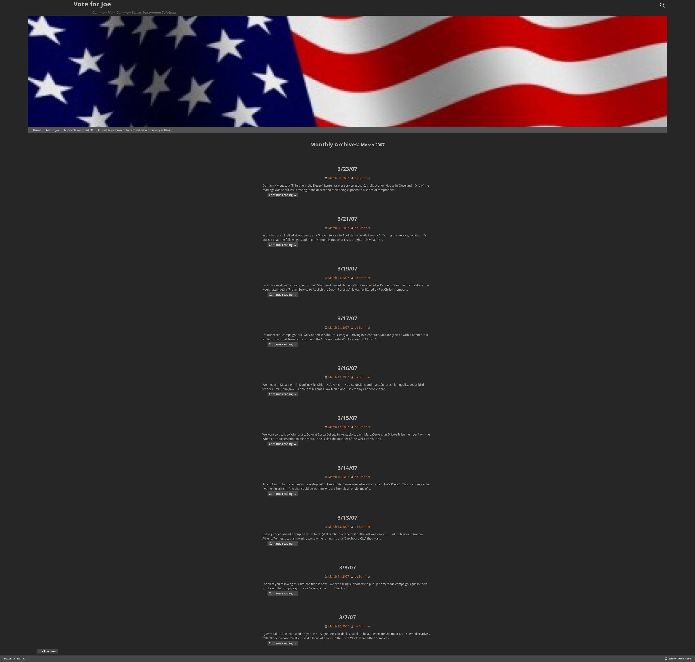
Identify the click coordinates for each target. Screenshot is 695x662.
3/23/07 (347, 168)
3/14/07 (347, 467)
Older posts (48, 651)
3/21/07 (347, 218)
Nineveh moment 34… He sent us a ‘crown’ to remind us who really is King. (117, 130)
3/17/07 (347, 318)
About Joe (53, 130)
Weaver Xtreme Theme (680, 658)
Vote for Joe (19, 658)
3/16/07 (347, 368)
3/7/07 (347, 617)
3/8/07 (347, 567)
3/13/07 (347, 517)
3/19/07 (347, 268)
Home (37, 130)
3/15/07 (347, 418)
